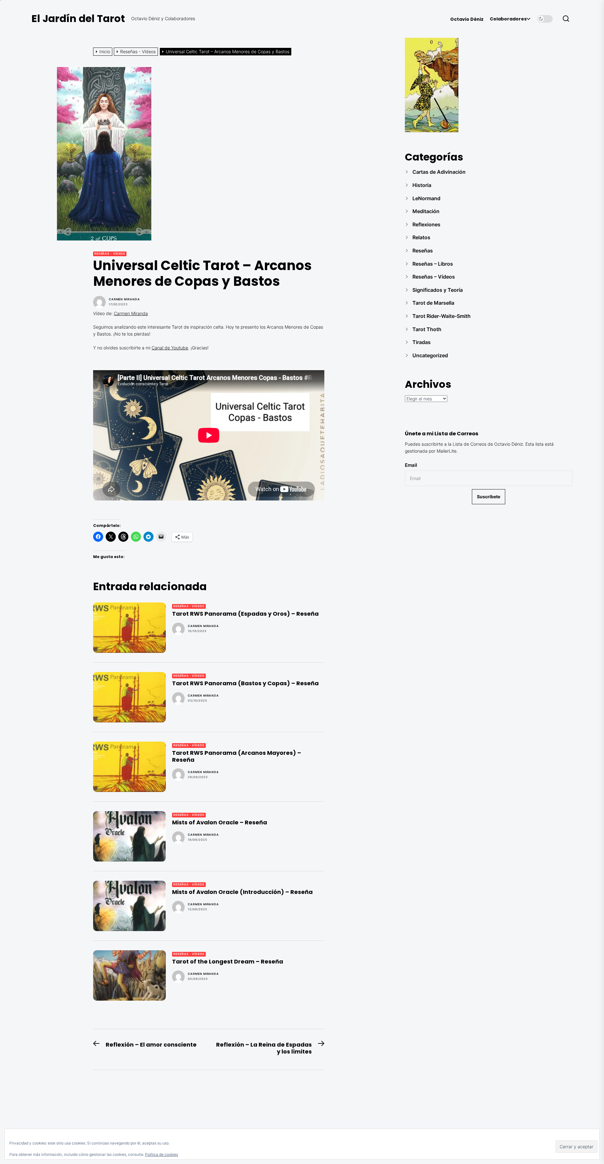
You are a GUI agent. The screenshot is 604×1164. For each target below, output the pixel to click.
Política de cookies (161, 1154)
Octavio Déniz (467, 19)
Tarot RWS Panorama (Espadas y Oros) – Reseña (245, 614)
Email (411, 465)
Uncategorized (430, 355)
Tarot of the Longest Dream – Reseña (227, 961)
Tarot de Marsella (433, 303)
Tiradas (421, 342)
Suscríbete (488, 496)
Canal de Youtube (170, 347)
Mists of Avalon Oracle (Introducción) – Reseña (242, 892)
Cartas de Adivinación (439, 172)
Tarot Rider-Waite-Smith (441, 316)
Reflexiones (426, 224)
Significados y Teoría (437, 290)
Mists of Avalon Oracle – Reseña (219, 822)
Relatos (421, 237)
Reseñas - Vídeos (109, 253)
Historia (421, 185)
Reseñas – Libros (432, 264)
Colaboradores (508, 19)
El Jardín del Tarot (78, 18)
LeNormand (426, 198)
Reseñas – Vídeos (433, 277)
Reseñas (422, 250)
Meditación (425, 211)
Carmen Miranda (124, 299)
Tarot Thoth (426, 329)
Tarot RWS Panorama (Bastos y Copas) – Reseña (245, 683)
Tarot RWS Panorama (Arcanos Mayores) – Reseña (236, 756)
